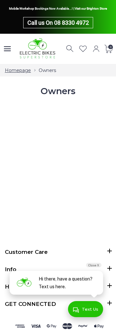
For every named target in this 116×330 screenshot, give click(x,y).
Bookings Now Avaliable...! (54, 8)
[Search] (70, 49)
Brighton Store (97, 8)
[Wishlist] (83, 49)
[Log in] (96, 49)
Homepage (18, 70)
